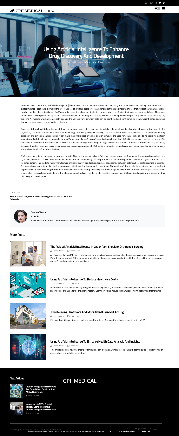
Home (51, 11)
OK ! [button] (110, 431)
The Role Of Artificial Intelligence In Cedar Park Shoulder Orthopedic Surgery (96, 247)
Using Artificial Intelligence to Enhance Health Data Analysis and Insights (95, 341)
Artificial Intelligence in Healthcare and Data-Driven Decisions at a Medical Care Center (41, 389)
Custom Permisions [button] (127, 431)
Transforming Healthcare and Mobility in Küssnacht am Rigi (87, 312)
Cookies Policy (98, 431)
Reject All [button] (146, 431)
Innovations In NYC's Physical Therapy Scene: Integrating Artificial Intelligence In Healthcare (41, 407)
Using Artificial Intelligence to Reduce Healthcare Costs (84, 279)
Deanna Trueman (77, 62)
